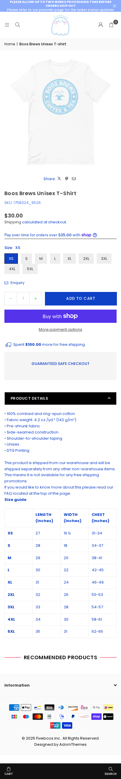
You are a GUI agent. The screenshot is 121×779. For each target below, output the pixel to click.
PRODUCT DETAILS (29, 398)
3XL (104, 258)
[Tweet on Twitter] (59, 179)
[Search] (17, 25)
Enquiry (17, 282)
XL (69, 258)
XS (11, 258)
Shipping (12, 222)
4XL (12, 269)
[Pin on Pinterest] (67, 179)
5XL (30, 269)
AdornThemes (73, 744)
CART (8, 774)
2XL (86, 258)
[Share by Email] (74, 179)
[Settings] (100, 25)
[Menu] (7, 25)
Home (9, 43)
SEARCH (111, 774)
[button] (111, 25)
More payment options (60, 329)
